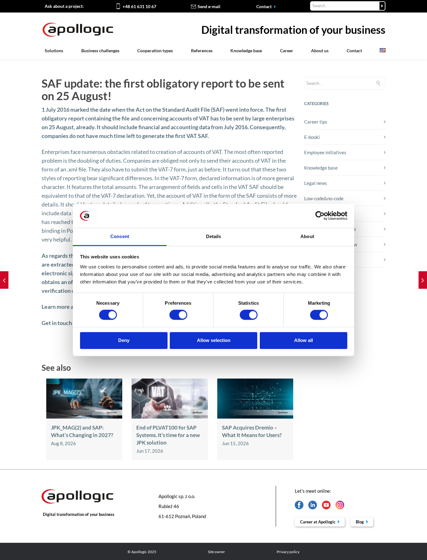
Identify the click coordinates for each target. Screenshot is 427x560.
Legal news (315, 183)
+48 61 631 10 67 (139, 6)
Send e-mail (209, 6)
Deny (123, 340)
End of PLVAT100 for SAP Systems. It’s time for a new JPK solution (168, 435)
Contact (264, 6)
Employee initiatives (325, 152)
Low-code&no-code (324, 198)
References (202, 50)
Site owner (216, 551)
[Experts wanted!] (423, 280)
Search (382, 6)
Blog (360, 521)
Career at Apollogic (318, 521)
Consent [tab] (119, 236)
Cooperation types (155, 50)
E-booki (312, 137)
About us (320, 50)
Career (286, 50)
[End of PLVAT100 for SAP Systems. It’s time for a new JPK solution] (170, 417)
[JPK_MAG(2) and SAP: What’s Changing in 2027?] (84, 417)
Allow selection (213, 340)
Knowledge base (246, 50)
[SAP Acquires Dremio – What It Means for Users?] (255, 417)
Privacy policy (288, 551)
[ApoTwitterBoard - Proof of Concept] (4, 280)
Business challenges (100, 50)
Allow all (303, 340)
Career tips (315, 122)
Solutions (54, 50)
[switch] (178, 315)
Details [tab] (213, 236)
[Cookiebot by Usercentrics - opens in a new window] (320, 216)
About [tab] (307, 236)
